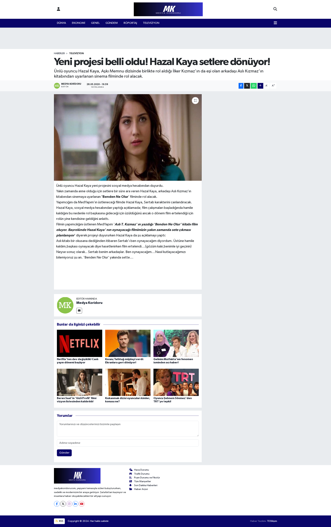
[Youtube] (81, 504)
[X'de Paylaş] (247, 86)
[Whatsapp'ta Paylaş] (254, 86)
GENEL (95, 23)
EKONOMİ (78, 23)
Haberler (59, 53)
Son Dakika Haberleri (145, 485)
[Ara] (275, 9)
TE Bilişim (272, 521)
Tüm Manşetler (142, 481)
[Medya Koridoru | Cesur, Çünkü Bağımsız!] (168, 9)
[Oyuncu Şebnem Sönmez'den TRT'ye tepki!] (176, 382)
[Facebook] (57, 504)
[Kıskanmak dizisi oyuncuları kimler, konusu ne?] (128, 382)
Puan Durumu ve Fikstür (147, 477)
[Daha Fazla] (260, 86)
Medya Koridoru (89, 303)
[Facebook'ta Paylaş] (241, 86)
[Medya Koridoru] (65, 305)
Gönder (64, 452)
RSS (61, 521)
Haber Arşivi (141, 489)
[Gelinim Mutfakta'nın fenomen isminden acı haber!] (176, 343)
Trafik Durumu (141, 474)
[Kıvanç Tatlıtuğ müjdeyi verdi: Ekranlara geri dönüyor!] (128, 343)
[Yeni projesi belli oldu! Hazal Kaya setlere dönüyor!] (128, 137)
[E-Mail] (79, 311)
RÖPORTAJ (130, 23)
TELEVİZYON (151, 23)
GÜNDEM (112, 23)
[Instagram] (69, 504)
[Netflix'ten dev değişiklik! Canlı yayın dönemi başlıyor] (79, 343)
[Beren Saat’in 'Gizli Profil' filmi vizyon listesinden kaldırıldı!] (79, 382)
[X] (63, 504)
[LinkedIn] (75, 504)
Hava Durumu (141, 470)
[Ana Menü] (275, 23)
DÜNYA (61, 23)
